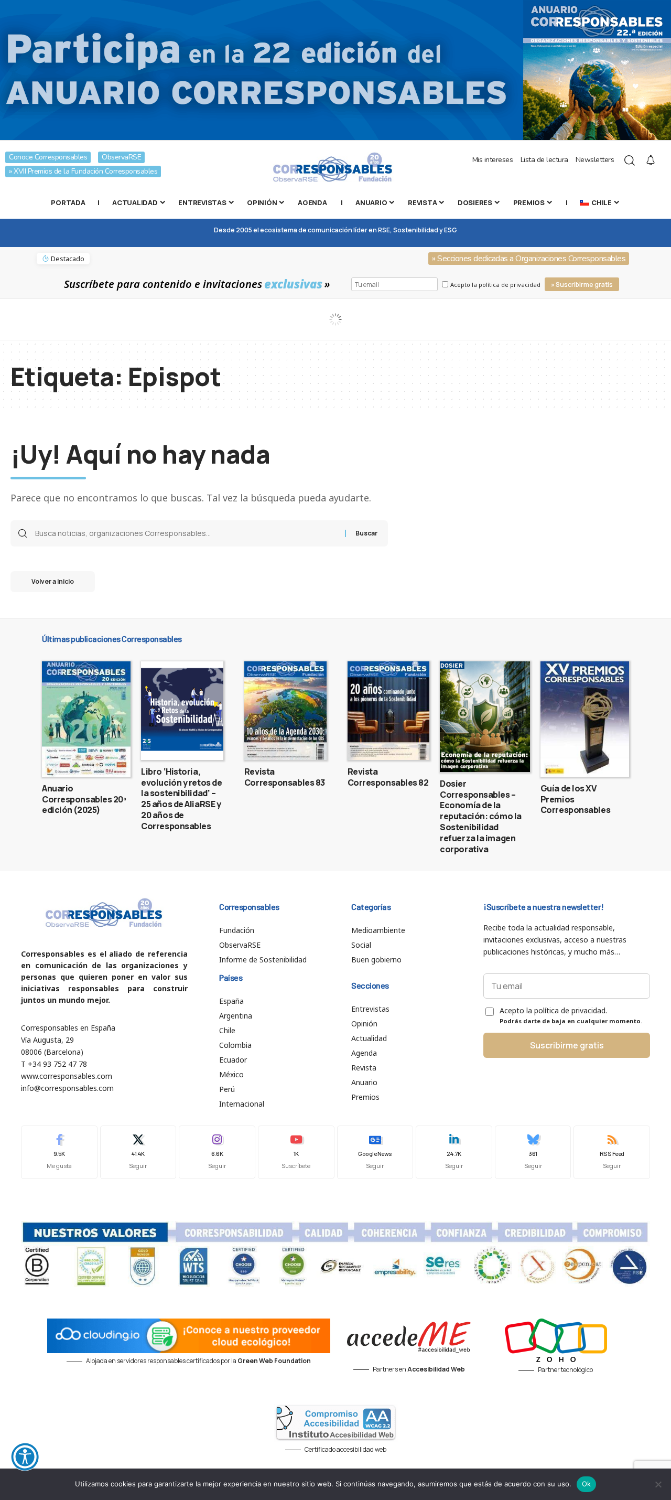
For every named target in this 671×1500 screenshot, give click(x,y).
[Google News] (375, 1152)
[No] (658, 1484)
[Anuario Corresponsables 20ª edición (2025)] (86, 719)
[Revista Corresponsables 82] (389, 710)
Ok (586, 1484)
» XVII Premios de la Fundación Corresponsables (83, 171)
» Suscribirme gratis (582, 284)
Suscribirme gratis (567, 1045)
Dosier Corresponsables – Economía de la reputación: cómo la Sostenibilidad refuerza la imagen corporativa (481, 816)
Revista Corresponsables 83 (284, 777)
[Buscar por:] (186, 533)
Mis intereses (492, 160)
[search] (629, 160)
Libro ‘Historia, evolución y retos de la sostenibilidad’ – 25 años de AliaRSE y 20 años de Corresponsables (181, 799)
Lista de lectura (544, 160)
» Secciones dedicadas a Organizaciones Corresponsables (528, 258)
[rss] (611, 1152)
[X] (138, 1152)
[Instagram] (217, 1152)
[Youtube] (296, 1152)
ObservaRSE (121, 157)
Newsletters (595, 160)
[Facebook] (59, 1152)
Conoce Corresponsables (48, 157)
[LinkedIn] (454, 1152)
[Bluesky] (533, 1152)
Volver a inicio (52, 581)
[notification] (650, 160)
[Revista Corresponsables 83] (285, 710)
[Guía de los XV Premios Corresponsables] (584, 719)
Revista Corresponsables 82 (388, 777)
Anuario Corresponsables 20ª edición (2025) (84, 799)
